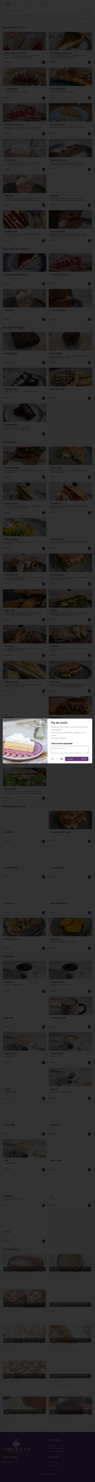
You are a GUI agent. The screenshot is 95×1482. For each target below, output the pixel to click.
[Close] (89, 721)
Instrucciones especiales (61, 744)
